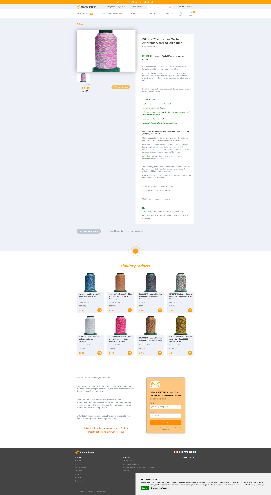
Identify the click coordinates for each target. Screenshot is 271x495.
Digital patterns (80, 467)
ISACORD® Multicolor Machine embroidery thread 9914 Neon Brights (120, 296)
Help (192, 457)
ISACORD (78, 464)
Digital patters (84, 14)
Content (78, 457)
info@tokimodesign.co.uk (116, 7)
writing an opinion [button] (89, 231)
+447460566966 (136, 7)
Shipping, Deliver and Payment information (138, 467)
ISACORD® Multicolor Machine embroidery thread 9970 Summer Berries (150, 296)
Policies (126, 457)
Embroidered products (111, 14)
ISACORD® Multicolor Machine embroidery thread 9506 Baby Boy (90, 339)
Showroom (169, 14)
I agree (144, 488)
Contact (185, 457)
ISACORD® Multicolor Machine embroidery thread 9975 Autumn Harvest (180, 339)
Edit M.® (78, 474)
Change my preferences (159, 488)
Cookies (126, 471)
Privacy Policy (128, 461)
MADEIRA (134, 14)
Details (82, 306)
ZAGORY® (78, 471)
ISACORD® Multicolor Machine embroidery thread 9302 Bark (150, 339)
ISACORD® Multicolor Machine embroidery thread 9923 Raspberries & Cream (120, 339)
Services (152, 14)
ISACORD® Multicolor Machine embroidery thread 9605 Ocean (90, 296)
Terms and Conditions (131, 464)
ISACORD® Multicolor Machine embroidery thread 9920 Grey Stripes (180, 296)
